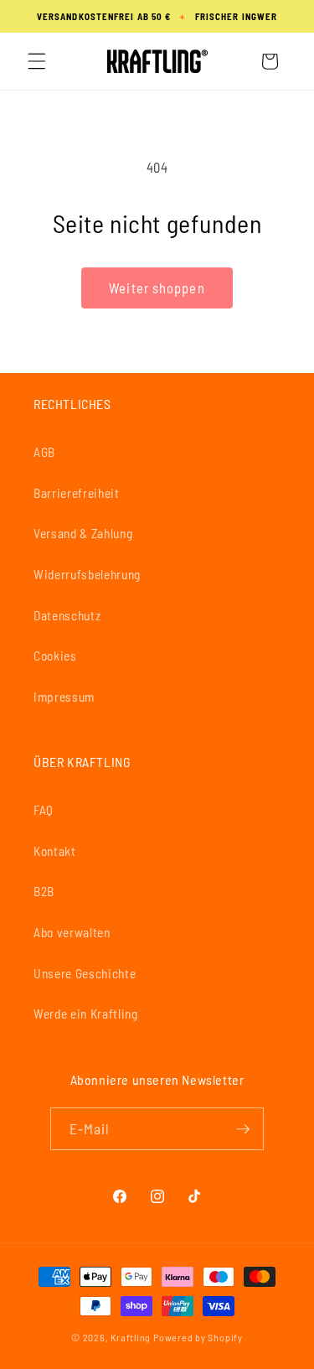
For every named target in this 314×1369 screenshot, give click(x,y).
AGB (44, 451)
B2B (43, 891)
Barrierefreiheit (76, 492)
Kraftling (131, 1337)
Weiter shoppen (156, 287)
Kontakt (54, 850)
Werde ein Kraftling (85, 1013)
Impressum (64, 696)
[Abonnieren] (243, 1129)
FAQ (43, 809)
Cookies (55, 655)
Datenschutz (66, 615)
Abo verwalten (72, 932)
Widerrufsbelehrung (87, 574)
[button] (37, 61)
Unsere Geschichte (84, 973)
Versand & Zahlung (82, 533)
